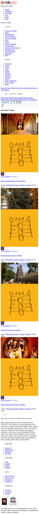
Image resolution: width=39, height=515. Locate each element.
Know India (23, 88)
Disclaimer (8, 480)
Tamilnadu (8, 11)
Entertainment (9, 35)
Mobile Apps (9, 450)
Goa (6, 15)
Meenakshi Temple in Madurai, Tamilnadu (11, 255)
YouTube (8, 490)
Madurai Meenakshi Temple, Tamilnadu (11, 330)
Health (7, 71)
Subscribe (8, 452)
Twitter (7, 494)
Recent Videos (5, 88)
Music (7, 33)
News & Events (10, 36)
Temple (28, 185)
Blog (29, 88)
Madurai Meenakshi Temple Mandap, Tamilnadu (13, 404)
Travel (7, 79)
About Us (34, 88)
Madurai (22, 185)
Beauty (7, 66)
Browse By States (7, 6)
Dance (7, 67)
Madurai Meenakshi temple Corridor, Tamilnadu (13, 181)
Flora (6, 40)
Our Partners (5, 90)
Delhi (7, 17)
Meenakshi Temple (12, 185)
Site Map (8, 454)
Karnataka (8, 13)
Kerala (7, 9)
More (7, 19)
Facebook (8, 492)
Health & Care (10, 50)
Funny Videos (9, 82)
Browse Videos (6, 22)
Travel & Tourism (11, 31)
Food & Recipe (10, 51)
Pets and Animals (10, 38)
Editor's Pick (15, 88)
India (6, 462)
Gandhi (7, 464)
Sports (7, 42)
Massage (8, 77)
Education (8, 53)
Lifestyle (8, 75)
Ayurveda (8, 64)
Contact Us (8, 482)
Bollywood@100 (10, 81)
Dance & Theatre (10, 44)
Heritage (8, 73)
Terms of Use (9, 478)
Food (6, 69)
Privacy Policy (10, 476)
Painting (7, 468)
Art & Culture (9, 46)
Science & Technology (12, 48)
